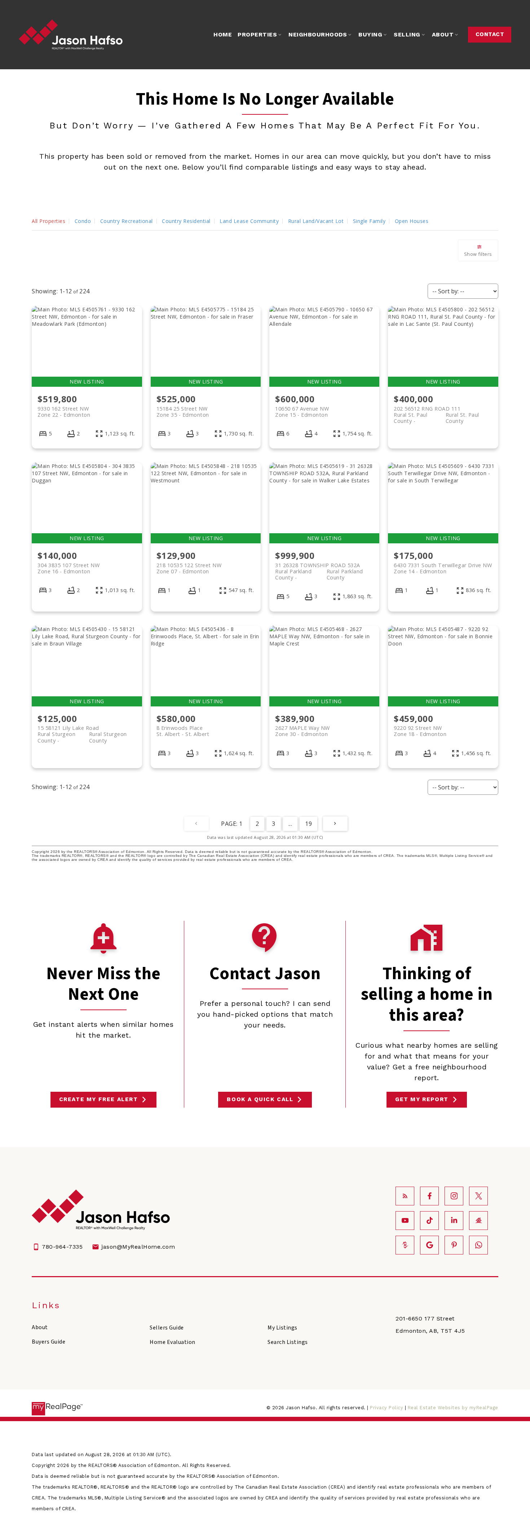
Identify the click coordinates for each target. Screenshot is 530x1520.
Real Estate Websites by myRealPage (453, 1407)
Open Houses (412, 221)
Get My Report (422, 1099)
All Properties (48, 221)
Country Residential (186, 221)
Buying (370, 34)
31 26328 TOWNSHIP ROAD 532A (319, 568)
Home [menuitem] (222, 34)
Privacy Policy (386, 1407)
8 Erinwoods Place (182, 730)
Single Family (369, 221)
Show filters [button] (478, 254)
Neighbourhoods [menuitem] (317, 34)
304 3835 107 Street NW (68, 568)
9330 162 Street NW (63, 411)
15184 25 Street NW (182, 411)
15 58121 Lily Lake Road (82, 730)
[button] (489, 35)
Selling (407, 34)
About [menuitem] (443, 34)
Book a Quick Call (260, 1099)
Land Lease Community (249, 221)
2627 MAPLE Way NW (302, 730)
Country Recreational (126, 221)
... (290, 824)
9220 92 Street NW (420, 730)
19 (308, 824)
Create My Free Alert (98, 1099)
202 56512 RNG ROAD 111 (436, 411)
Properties (257, 34)
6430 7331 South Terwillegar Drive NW (443, 568)
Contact (490, 34)
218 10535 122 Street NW (189, 568)
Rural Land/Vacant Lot (316, 221)
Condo (83, 221)
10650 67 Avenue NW (302, 411)
